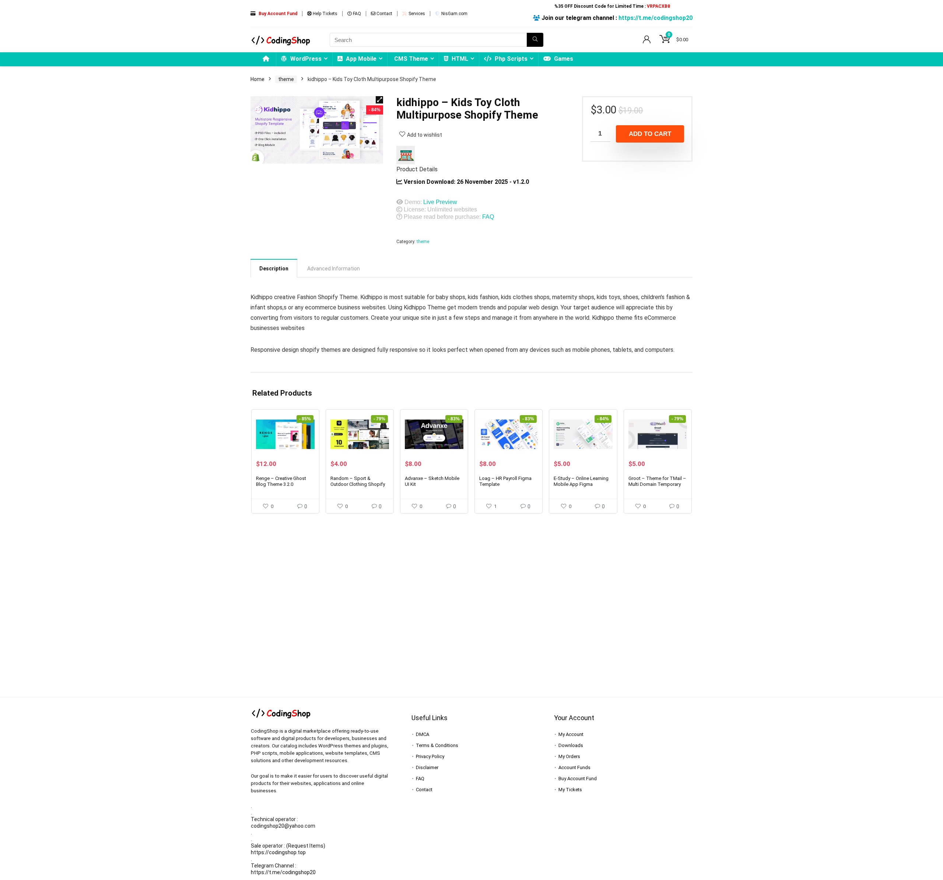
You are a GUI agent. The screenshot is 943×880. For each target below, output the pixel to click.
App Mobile (360, 58)
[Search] (535, 40)
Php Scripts (510, 58)
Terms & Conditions (437, 745)
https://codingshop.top (278, 852)
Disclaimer (427, 767)
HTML (459, 58)
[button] (379, 100)
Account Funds (574, 767)
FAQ (356, 13)
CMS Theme (411, 58)
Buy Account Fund (577, 778)
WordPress (305, 58)
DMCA (422, 734)
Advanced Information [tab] (333, 268)
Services (416, 13)
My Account (570, 734)
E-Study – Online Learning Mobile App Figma (581, 481)
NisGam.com (453, 13)
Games (563, 58)
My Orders (569, 756)
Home (257, 79)
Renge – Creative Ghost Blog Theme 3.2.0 (281, 481)
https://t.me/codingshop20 (655, 17)
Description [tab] (273, 268)
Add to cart (650, 133)
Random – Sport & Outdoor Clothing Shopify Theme (357, 484)
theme (286, 79)
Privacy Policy (430, 756)
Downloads (570, 745)
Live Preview (440, 202)
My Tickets (570, 789)
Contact (383, 13)
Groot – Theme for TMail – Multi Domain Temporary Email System (657, 484)
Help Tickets (324, 13)
